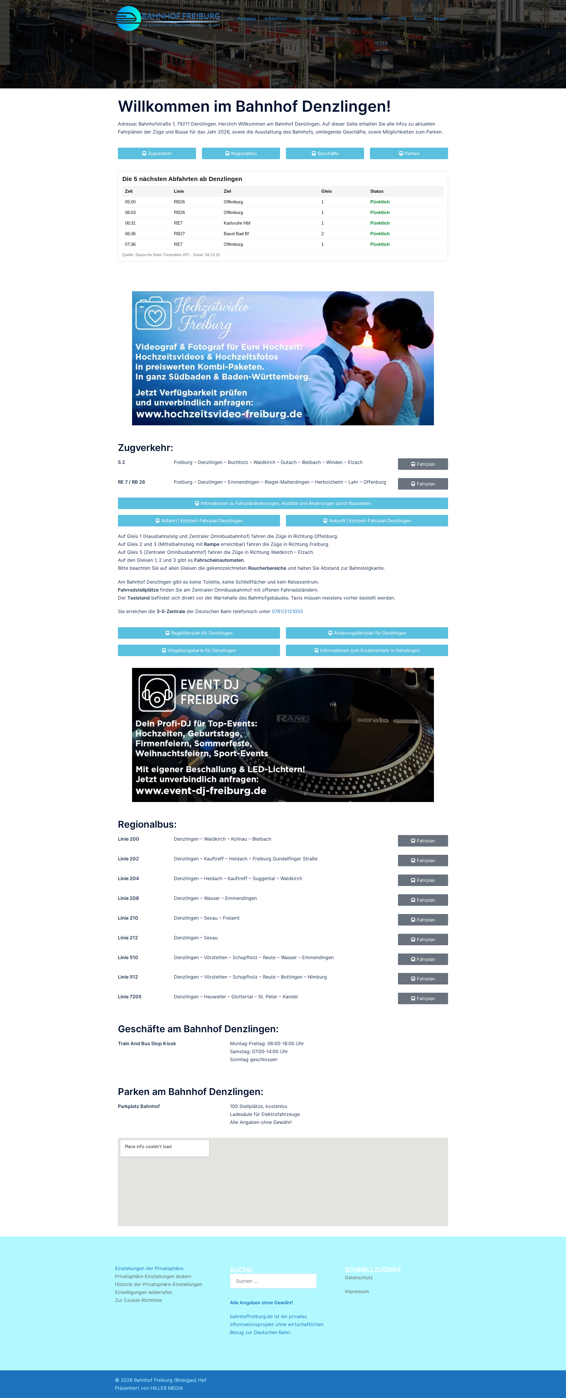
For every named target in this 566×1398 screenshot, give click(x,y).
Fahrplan (331, 18)
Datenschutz (359, 1277)
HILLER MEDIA (167, 1388)
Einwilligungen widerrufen (143, 1292)
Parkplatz (247, 18)
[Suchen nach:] (273, 1281)
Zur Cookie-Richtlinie (138, 1300)
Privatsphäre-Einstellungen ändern (153, 1276)
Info (402, 18)
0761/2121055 (287, 611)
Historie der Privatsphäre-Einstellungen (158, 1284)
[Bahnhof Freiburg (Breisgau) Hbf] (168, 18)
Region (440, 18)
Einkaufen (304, 18)
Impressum (357, 1291)
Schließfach (275, 18)
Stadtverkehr (360, 18)
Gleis (386, 18)
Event (419, 18)
